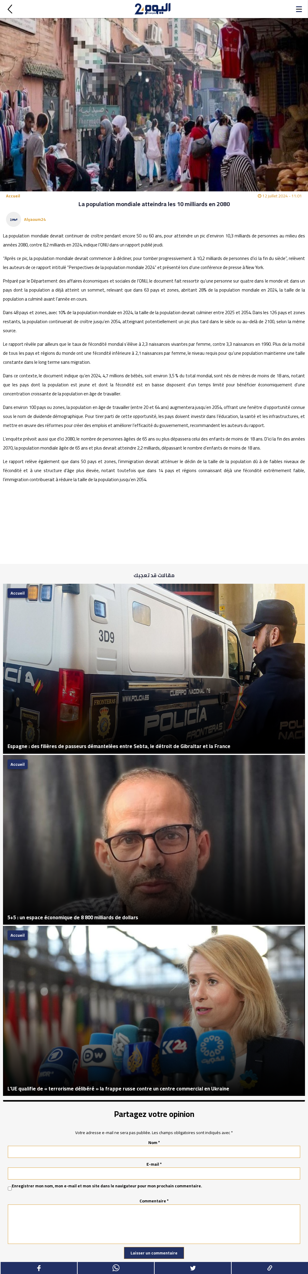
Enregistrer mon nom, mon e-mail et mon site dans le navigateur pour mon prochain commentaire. (107, 1186)
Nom (154, 1142)
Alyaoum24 (35, 219)
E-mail (154, 1164)
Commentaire (154, 1201)
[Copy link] (269, 1268)
